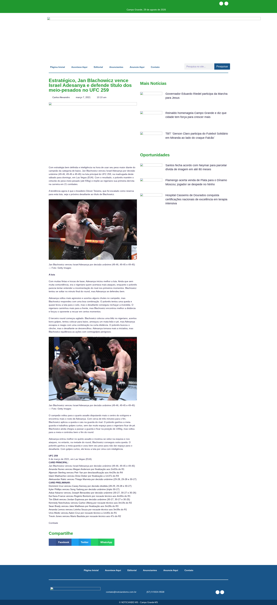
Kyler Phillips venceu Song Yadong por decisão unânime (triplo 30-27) (84, 489)
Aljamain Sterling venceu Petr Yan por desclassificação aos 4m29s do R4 (86, 472)
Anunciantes (116, 67)
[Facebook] (221, 3)
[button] (60, 542)
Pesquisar (222, 66)
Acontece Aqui (79, 67)
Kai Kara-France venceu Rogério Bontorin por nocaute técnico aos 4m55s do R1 (89, 496)
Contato (155, 67)
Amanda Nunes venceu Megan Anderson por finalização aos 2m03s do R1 (86, 469)
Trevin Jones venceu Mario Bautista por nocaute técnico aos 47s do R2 (85, 516)
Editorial (98, 67)
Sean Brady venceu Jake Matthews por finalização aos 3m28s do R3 (83, 506)
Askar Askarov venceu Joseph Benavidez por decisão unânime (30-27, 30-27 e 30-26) (92, 492)
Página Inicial (57, 67)
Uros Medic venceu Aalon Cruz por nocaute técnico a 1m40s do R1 (83, 513)
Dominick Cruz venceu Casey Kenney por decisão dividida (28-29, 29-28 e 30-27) (90, 486)
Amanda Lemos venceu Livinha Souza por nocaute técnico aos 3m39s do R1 (88, 509)
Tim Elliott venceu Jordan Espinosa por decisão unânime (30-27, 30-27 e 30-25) (89, 499)
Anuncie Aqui (137, 67)
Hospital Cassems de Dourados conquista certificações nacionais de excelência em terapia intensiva (196, 199)
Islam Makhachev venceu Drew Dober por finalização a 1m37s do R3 (84, 476)
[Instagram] (226, 3)
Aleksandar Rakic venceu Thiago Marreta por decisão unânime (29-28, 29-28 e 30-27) (93, 479)
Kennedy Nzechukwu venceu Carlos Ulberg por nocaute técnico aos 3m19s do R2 (90, 502)
